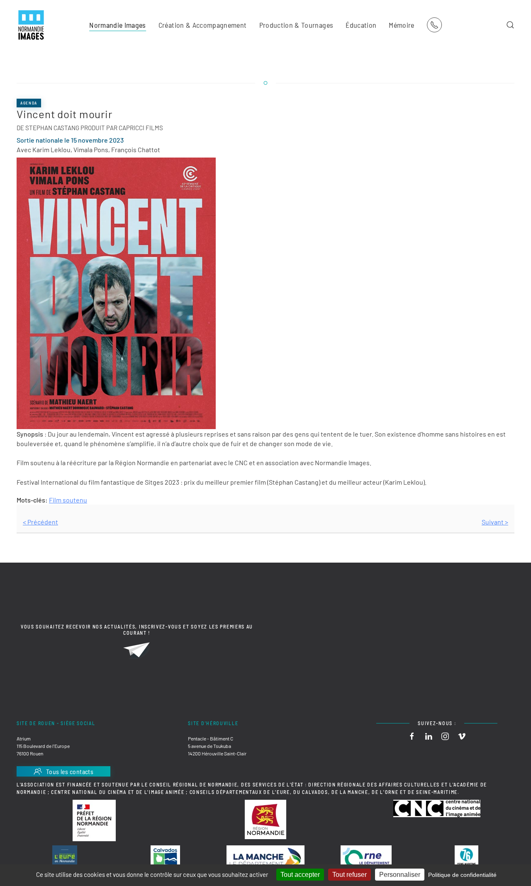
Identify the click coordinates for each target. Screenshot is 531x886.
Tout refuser (349, 874)
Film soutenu (68, 500)
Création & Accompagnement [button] (202, 24)
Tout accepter (300, 874)
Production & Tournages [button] (296, 24)
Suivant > (495, 522)
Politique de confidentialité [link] (462, 874)
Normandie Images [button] (117, 24)
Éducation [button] (361, 24)
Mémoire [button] (401, 24)
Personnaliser (399, 874)
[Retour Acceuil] (31, 24)
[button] (510, 24)
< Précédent (40, 522)
